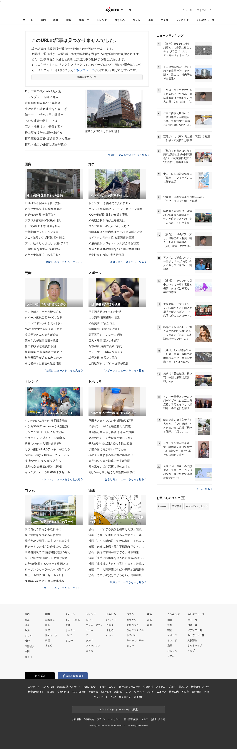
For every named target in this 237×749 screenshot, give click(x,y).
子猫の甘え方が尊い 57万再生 (107, 449)
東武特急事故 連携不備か (40, 214)
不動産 (185, 691)
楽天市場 (176, 506)
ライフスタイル (135, 630)
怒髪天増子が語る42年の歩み (43, 357)
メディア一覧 (195, 630)
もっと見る (203, 488)
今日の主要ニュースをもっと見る (127, 154)
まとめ (28, 635)
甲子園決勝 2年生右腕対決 (105, 312)
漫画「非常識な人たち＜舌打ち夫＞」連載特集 (117, 563)
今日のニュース (205, 19)
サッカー (70, 630)
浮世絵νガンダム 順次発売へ (43, 461)
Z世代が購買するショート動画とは (47, 563)
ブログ (172, 686)
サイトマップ (195, 645)
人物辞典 (192, 640)
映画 (47, 625)
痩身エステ (125, 696)
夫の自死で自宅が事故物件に (43, 529)
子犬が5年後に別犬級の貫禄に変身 (110, 443)
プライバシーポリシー (109, 719)
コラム (136, 19)
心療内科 (148, 686)
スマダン (131, 620)
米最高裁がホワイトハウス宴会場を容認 (114, 243)
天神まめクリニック (129, 686)
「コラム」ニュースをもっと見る (60, 587)
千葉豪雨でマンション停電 (41, 232)
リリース (192, 620)
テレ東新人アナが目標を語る (43, 312)
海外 (55, 19)
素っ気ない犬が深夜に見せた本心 (110, 466)
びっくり (111, 620)
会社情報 (76, 719)
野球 (68, 625)
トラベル (131, 635)
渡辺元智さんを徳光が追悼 (41, 334)
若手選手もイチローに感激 (105, 334)
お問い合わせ (158, 719)
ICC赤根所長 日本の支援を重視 (108, 214)
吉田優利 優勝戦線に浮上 (104, 329)
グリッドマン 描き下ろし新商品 (45, 438)
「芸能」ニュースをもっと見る (62, 370)
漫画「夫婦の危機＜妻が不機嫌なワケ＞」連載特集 (117, 546)
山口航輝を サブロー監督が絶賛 (108, 363)
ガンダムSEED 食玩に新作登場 (44, 432)
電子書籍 (138, 696)
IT (87, 635)
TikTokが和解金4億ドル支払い (44, 203)
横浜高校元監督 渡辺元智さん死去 (48, 138)
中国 (27, 651)
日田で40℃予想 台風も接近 (43, 226)
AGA (113, 696)
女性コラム (133, 625)
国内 (43, 19)
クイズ (164, 19)
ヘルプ (191, 650)
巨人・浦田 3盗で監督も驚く (44, 126)
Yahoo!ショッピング (197, 506)
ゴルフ (69, 635)
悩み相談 (106, 691)
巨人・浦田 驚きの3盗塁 (104, 340)
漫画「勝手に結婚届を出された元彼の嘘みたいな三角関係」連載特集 (117, 558)
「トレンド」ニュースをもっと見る (59, 479)
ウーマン (138, 691)
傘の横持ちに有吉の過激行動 (43, 363)
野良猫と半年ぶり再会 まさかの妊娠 (111, 432)
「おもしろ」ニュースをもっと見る (123, 479)
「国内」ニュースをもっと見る (62, 261)
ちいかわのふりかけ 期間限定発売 (46, 420)
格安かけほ (63, 691)
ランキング (182, 19)
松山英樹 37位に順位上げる (43, 132)
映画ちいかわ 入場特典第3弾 (43, 443)
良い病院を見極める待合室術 (43, 535)
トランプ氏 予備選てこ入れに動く (110, 203)
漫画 (150, 19)
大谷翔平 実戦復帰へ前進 (104, 317)
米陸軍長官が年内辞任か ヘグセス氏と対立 (115, 232)
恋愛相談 (118, 691)
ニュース (28, 19)
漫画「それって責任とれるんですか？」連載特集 (117, 535)
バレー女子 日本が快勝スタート (108, 352)
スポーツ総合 (73, 620)
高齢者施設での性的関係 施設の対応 (47, 552)
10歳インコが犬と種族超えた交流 (110, 426)
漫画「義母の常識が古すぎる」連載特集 (114, 552)
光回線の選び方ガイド (69, 686)
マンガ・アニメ (94, 625)
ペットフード (101, 696)
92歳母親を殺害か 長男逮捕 (42, 249)
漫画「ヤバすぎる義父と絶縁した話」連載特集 (117, 529)
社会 (27, 620)
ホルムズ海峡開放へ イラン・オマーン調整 (115, 209)
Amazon (162, 506)
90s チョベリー (135, 640)
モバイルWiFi (79, 691)
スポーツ (84, 19)
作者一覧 (192, 625)
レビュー (91, 620)
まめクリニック (107, 686)
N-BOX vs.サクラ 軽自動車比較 (44, 581)
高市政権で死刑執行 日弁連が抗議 (46, 558)
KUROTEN (48, 686)
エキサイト (208, 10)
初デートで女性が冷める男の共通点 (47, 546)
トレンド (102, 19)
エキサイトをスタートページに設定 (118, 709)
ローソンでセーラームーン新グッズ (47, 569)
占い (128, 691)
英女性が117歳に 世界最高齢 (106, 255)
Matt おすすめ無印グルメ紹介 (43, 329)
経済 (27, 625)
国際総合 (29, 646)
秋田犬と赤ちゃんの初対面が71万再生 (112, 420)
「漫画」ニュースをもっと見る (125, 582)
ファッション (93, 645)
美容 (206, 691)
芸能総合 (50, 620)
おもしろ (119, 19)
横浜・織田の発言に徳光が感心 (46, 144)
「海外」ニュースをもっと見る (125, 261)
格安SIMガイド (36, 691)
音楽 (47, 630)
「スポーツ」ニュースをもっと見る (123, 370)
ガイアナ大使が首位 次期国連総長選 (111, 237)
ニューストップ (190, 10)
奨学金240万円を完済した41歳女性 (47, 540)
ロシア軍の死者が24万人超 (43, 91)
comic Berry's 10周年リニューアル (47, 455)
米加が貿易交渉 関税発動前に (43, 209)
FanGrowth (90, 686)
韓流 (47, 640)
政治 (27, 630)
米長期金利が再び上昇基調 (43, 103)
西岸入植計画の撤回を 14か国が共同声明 (114, 249)
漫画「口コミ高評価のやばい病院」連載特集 (116, 569)
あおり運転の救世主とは (41, 121)
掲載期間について (87, 77)
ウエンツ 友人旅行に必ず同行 (43, 323)
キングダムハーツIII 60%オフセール (47, 472)
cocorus (93, 691)
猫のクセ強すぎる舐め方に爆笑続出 (111, 455)
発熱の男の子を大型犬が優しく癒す (111, 438)
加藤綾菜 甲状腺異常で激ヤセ (43, 352)
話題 (149, 625)
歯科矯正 (196, 691)
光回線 (50, 691)
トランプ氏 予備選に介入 (42, 97)
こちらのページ (83, 70)
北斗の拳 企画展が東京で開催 (43, 466)
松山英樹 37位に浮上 (102, 323)
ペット (110, 635)
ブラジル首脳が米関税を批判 (43, 220)
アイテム (160, 686)
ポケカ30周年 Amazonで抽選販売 (46, 426)
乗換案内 (173, 691)
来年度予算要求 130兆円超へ (43, 255)
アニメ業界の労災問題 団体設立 (45, 237)
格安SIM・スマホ (200, 686)
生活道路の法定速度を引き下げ (46, 109)
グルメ (89, 640)
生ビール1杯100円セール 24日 (44, 575)
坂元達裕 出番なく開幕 (103, 357)
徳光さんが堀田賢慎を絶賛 (41, 340)
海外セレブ (51, 635)
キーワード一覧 (196, 635)
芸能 (68, 19)
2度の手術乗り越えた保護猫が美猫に (112, 472)
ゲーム (89, 630)
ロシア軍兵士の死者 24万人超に (109, 226)
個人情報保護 (130, 719)
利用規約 (89, 719)
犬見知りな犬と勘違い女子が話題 (110, 461)
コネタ (110, 625)
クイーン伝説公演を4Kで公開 (43, 317)
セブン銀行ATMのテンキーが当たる (47, 449)
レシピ (150, 691)
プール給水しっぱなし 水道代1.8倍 (46, 243)
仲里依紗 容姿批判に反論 (40, 346)
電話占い (183, 686)
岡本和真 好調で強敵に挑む (106, 346)
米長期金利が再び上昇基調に (107, 220)
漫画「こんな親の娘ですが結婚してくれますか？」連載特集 (117, 540)
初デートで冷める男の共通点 (44, 115)
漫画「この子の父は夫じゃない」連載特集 (115, 575)
